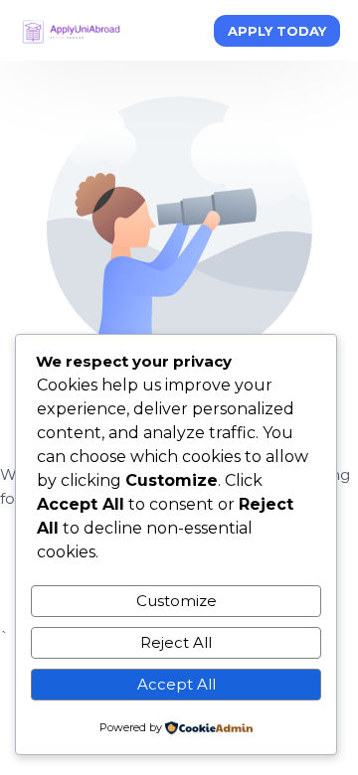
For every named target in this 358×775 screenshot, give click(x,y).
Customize (176, 600)
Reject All (176, 642)
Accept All (176, 684)
